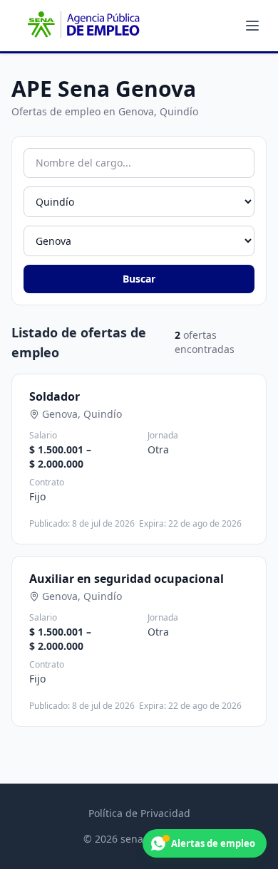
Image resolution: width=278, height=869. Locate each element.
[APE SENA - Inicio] (82, 26)
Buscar (139, 278)
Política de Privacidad (139, 813)
